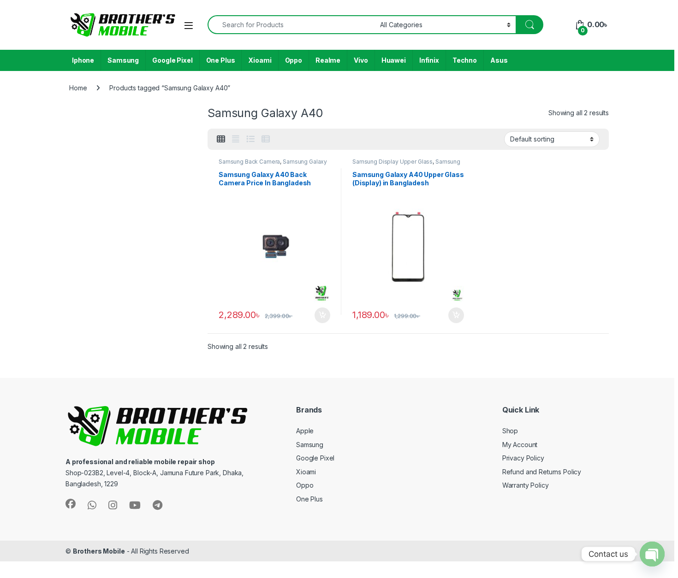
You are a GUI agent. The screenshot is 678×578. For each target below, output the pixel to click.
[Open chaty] (652, 554)
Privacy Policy (523, 458)
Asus (498, 60)
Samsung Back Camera (249, 161)
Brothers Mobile (99, 551)
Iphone (83, 60)
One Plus (220, 60)
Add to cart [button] (322, 315)
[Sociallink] (70, 504)
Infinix (429, 60)
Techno (464, 60)
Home (78, 88)
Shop (510, 431)
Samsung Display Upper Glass (392, 161)
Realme (327, 60)
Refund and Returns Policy (542, 472)
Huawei (393, 60)
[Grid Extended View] (235, 139)
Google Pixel (172, 60)
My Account (520, 444)
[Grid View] (221, 139)
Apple (305, 431)
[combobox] (291, 24)
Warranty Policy (525, 485)
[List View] (250, 139)
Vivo (361, 60)
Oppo (293, 60)
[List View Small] (266, 139)
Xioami (259, 60)
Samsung (123, 60)
